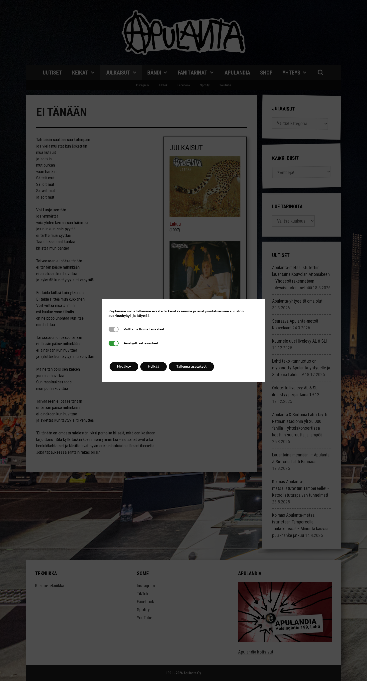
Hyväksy (124, 366)
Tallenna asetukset (191, 366)
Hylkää (153, 366)
